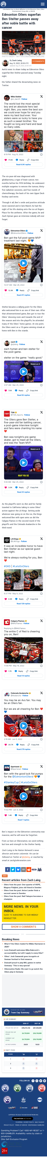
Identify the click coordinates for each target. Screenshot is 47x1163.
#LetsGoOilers (21, 566)
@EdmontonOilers (22, 776)
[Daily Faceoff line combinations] (34, 869)
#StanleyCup (11, 782)
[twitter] (12, 869)
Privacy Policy (9, 1125)
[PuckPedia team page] (39, 869)
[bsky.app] (18, 869)
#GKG (7, 566)
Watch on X (35, 247)
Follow (24, 99)
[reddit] (28, 869)
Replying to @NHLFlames (15, 628)
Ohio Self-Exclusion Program (14, 1139)
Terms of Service (21, 1125)
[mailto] (23, 869)
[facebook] (7, 869)
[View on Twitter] (41, 98)
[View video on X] (24, 263)
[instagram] (36, 1080)
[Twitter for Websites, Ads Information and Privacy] (41, 154)
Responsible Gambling (36, 1125)
